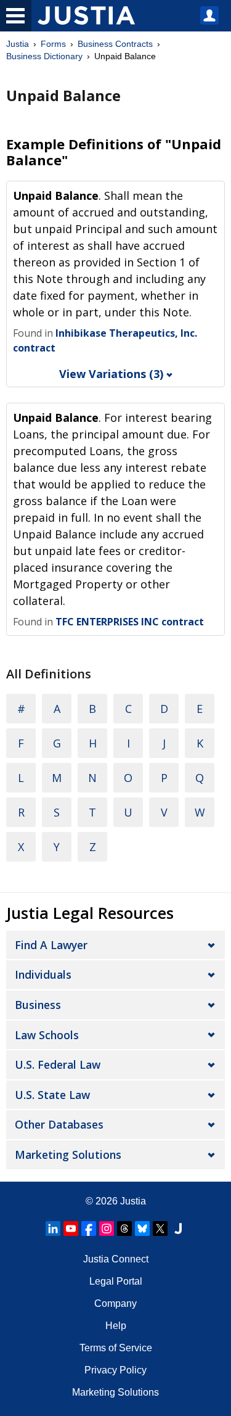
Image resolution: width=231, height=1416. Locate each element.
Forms (53, 44)
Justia (17, 44)
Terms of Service (115, 1348)
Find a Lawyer (51, 944)
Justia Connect (115, 1259)
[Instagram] (106, 1228)
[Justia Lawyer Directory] (178, 1228)
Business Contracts (115, 44)
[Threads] (124, 1228)
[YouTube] (70, 1228)
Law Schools (47, 1034)
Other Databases (59, 1124)
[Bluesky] (142, 1228)
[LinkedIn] (53, 1228)
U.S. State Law (52, 1094)
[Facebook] (88, 1228)
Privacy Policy (115, 1370)
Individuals (43, 974)
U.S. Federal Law (57, 1064)
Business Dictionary (44, 56)
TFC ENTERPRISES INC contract (129, 621)
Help (115, 1325)
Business (38, 1004)
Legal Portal (115, 1281)
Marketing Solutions (68, 1154)
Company (115, 1303)
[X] (160, 1228)
